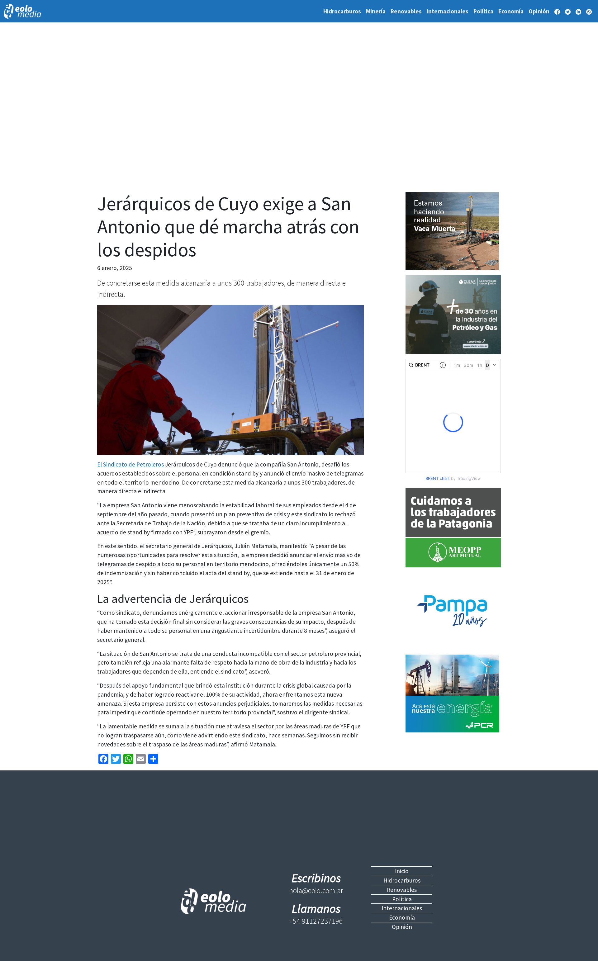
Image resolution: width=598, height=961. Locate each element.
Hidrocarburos (342, 11)
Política (483, 11)
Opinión (539, 11)
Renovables (406, 11)
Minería (376, 11)
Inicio (402, 871)
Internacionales (447, 11)
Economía (511, 11)
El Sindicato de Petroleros (130, 464)
